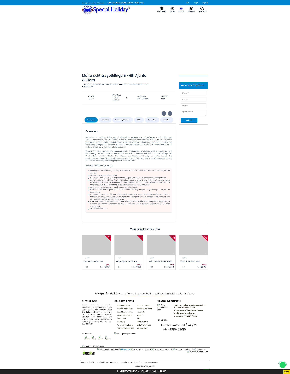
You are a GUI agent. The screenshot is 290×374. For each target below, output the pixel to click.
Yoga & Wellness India (190, 261)
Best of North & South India (160, 261)
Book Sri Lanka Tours (125, 308)
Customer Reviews (124, 315)
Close (286, 372)
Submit (189, 120)
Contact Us (121, 318)
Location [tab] (167, 120)
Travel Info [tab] (152, 120)
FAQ (138, 318)
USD (187, 3)
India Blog (121, 322)
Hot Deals (161, 11)
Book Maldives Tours (125, 312)
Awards (191, 11)
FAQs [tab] (139, 120)
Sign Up (205, 3)
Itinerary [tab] (105, 120)
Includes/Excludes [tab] (122, 120)
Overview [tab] (91, 120)
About (181, 11)
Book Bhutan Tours (144, 308)
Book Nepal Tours (143, 305)
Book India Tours (123, 305)
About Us (140, 315)
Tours (172, 11)
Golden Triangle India (93, 261)
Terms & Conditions (125, 325)
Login (196, 3)
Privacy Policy (142, 322)
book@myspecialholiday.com (93, 3)
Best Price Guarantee (125, 328)
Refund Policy (142, 328)
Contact (202, 11)
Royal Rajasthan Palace (126, 261)
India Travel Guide (144, 325)
